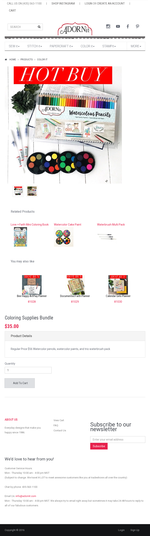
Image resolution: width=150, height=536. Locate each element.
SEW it (13, 46)
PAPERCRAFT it (60, 46)
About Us (11, 419)
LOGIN (88, 3)
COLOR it (87, 46)
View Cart (59, 420)
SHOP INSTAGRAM (63, 3)
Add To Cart (20, 383)
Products (27, 59)
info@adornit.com (26, 496)
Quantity (10, 363)
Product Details (21, 336)
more (135, 46)
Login (121, 530)
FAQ (56, 425)
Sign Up (134, 530)
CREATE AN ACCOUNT (111, 3)
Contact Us (60, 430)
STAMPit (108, 46)
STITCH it (33, 46)
